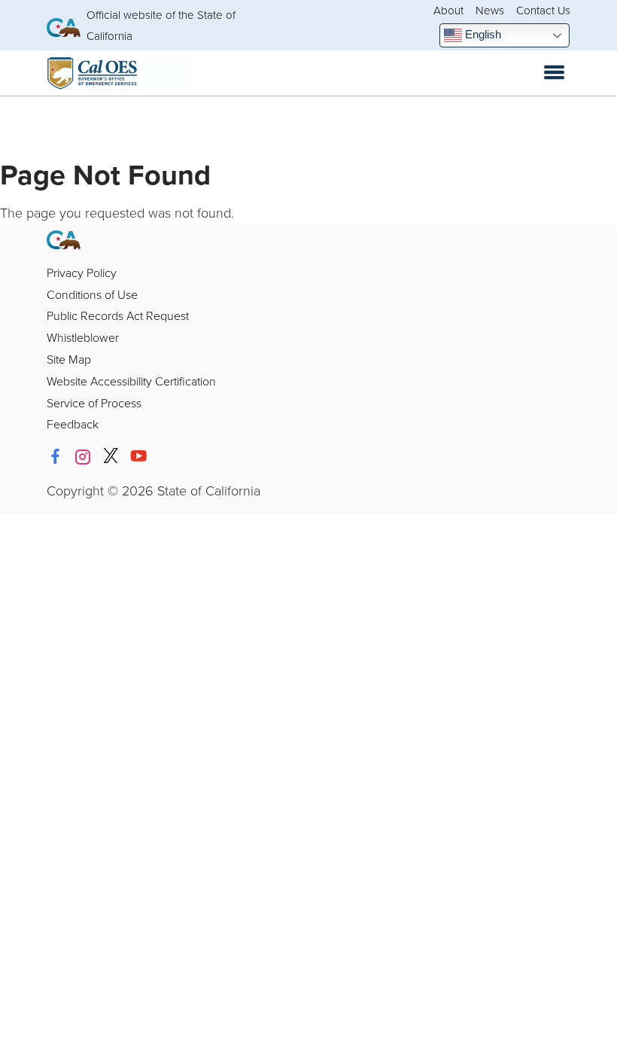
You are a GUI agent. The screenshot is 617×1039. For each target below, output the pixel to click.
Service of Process (94, 403)
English (481, 34)
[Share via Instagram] (82, 456)
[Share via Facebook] (55, 456)
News (490, 10)
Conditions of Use (92, 294)
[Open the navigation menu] (554, 73)
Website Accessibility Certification (131, 381)
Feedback (73, 424)
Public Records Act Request (118, 315)
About (448, 10)
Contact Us (543, 10)
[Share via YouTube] (138, 456)
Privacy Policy (82, 272)
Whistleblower (83, 337)
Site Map (69, 359)
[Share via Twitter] (110, 456)
